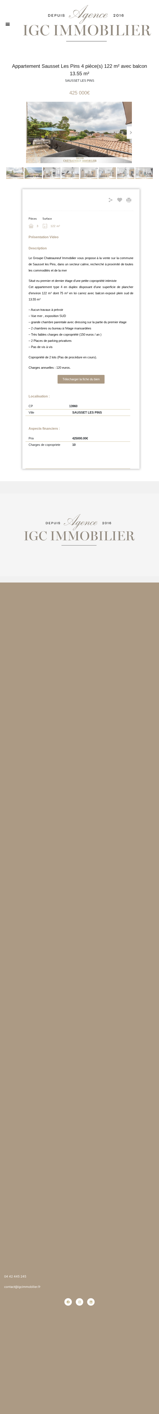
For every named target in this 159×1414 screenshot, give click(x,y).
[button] (7, 23)
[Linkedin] (91, 1302)
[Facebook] (68, 1302)
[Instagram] (79, 1302)
